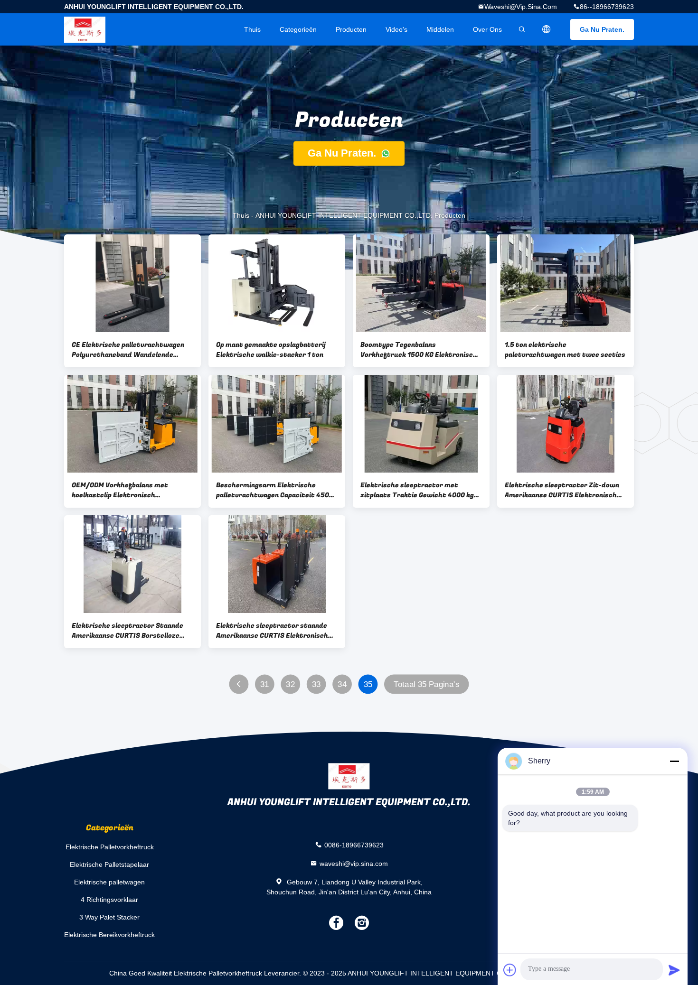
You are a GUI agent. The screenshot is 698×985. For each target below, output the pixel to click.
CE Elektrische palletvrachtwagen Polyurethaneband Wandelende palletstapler (128, 350)
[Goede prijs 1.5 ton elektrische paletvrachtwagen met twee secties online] (565, 283)
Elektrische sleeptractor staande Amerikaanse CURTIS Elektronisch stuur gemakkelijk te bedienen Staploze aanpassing (272, 631)
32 (290, 684)
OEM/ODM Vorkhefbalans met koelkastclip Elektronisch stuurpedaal (120, 490)
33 (316, 684)
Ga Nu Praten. (602, 29)
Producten (351, 29)
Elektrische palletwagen (109, 882)
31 (264, 684)
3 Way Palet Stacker (109, 917)
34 (342, 684)
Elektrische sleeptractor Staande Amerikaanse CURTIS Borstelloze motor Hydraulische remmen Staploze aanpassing (127, 631)
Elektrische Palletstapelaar (109, 864)
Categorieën (298, 29)
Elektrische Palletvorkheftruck (110, 847)
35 (368, 684)
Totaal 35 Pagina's (426, 684)
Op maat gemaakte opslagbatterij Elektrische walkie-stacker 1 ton (271, 350)
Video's (396, 29)
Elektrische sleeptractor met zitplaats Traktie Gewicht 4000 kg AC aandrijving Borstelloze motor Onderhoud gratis (417, 490)
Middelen (440, 29)
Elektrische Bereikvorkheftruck (109, 935)
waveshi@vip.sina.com (520, 6)
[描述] (546, 29)
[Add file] (510, 969)
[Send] (674, 969)
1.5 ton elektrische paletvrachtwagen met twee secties (565, 350)
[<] (239, 684)
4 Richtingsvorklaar (109, 899)
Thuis (252, 29)
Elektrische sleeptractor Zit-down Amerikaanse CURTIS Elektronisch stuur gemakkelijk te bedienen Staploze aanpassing (562, 490)
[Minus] (674, 761)
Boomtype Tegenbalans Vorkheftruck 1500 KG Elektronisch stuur (418, 350)
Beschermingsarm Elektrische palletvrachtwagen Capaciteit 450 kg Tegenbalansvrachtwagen (272, 490)
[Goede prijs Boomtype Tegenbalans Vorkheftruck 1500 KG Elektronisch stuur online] (421, 283)
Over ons (487, 29)
